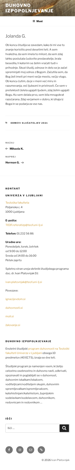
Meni (39, 21)
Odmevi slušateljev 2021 (29, 123)
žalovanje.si (12, 325)
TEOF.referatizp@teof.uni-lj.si (24, 225)
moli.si (9, 316)
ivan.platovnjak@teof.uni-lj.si (23, 282)
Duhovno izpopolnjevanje (29, 8)
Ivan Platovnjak (60, 459)
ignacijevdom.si (15, 299)
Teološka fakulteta (17, 202)
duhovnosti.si (14, 307)
